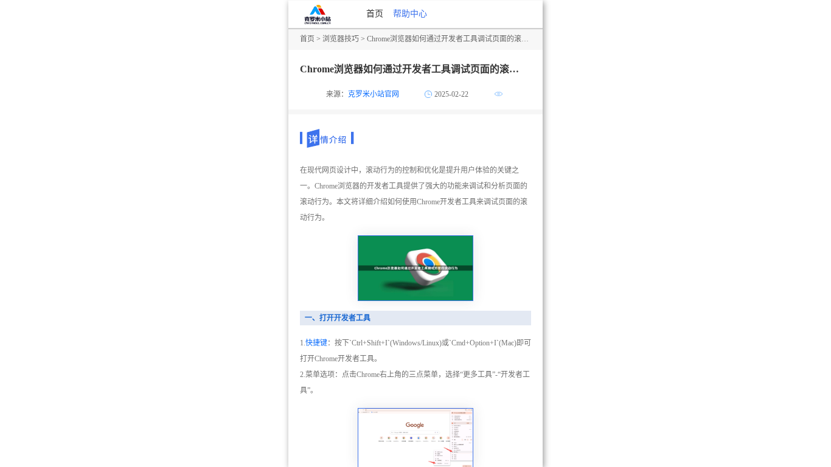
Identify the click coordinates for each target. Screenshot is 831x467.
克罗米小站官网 (373, 94)
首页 (374, 13)
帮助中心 (410, 13)
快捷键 (316, 343)
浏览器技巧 (340, 39)
